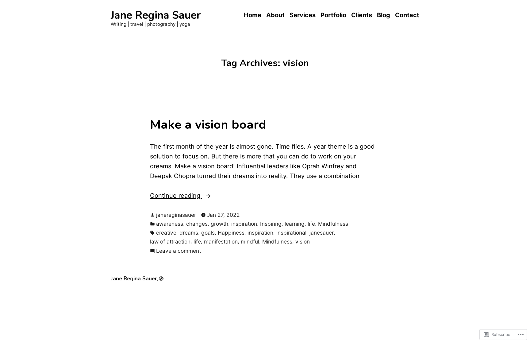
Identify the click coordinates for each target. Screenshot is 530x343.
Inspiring (271, 223)
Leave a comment (178, 251)
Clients (361, 15)
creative (166, 232)
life (311, 223)
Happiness (231, 232)
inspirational (291, 232)
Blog (383, 15)
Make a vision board (208, 124)
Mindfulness (333, 223)
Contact (407, 15)
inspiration (244, 223)
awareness (169, 223)
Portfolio (333, 15)
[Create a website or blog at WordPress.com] (161, 278)
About (275, 15)
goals (208, 232)
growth (219, 223)
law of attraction (170, 241)
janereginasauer (176, 215)
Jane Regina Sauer (156, 15)
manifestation (221, 241)
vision (302, 241)
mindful (250, 241)
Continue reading (176, 196)
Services (303, 15)
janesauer (321, 232)
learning (295, 223)
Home (252, 15)
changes (197, 223)
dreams (188, 232)
